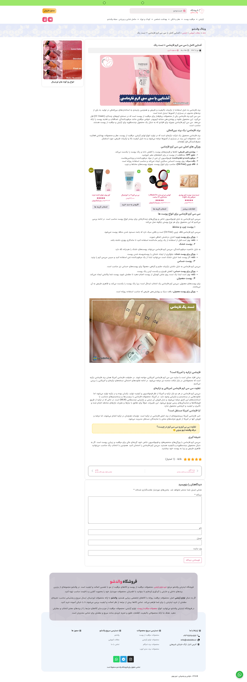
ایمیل (199, 538)
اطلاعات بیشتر (189, 209)
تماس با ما (115, 644)
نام (200, 528)
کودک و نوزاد (145, 19)
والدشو (116, 635)
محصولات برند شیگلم (151, 644)
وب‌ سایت (197, 549)
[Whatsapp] (116, 659)
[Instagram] (130, 659)
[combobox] (158, 11)
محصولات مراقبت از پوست (149, 635)
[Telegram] (123, 659)
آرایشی (201, 19)
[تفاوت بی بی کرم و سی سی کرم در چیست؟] (197, 428)
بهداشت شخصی (160, 19)
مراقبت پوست (189, 19)
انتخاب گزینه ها (159, 209)
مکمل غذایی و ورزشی (127, 19)
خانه (204, 33)
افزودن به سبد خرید (130, 204)
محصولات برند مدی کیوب (149, 649)
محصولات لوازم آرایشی (150, 639)
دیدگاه (198, 495)
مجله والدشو (112, 19)
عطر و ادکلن (175, 19)
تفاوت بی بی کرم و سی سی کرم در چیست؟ (176, 427)
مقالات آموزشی (194, 33)
